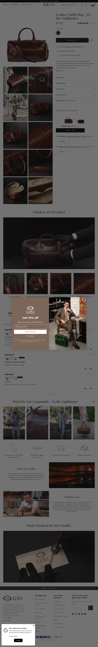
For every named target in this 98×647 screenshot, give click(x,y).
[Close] (34, 625)
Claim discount (30, 332)
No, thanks (30, 336)
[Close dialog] (84, 299)
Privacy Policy (13, 636)
